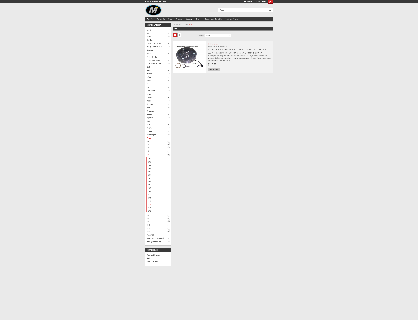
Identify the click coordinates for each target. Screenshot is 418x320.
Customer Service (231, 19)
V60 (148, 219)
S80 (148, 154)
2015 (149, 211)
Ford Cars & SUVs (153, 60)
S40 (148, 145)
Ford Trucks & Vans (154, 64)
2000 (149, 162)
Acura (149, 30)
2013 (149, 204)
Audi (148, 33)
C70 (148, 141)
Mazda (149, 101)
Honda (149, 70)
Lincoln (149, 97)
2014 (149, 208)
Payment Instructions (164, 19)
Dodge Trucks (152, 57)
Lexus (149, 94)
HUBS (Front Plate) (154, 242)
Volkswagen (151, 135)
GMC (148, 67)
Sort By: (201, 35)
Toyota (149, 131)
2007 (149, 185)
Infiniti (149, 77)
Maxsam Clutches (153, 255)
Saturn (149, 128)
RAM (148, 121)
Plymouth (150, 118)
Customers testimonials (213, 19)
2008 (149, 188)
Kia (148, 87)
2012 (149, 201)
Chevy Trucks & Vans (154, 47)
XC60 (148, 225)
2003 (149, 172)
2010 (149, 195)
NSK (148, 258)
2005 (149, 178)
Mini (148, 108)
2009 (149, 191)
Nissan (149, 114)
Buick (149, 37)
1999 (149, 159)
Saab (148, 124)
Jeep (148, 84)
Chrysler (150, 50)
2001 (149, 165)
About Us (150, 19)
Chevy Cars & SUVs (154, 43)
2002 (149, 168)
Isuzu (149, 81)
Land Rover (151, 91)
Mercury (150, 104)
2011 (149, 198)
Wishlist (249, 2)
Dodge (149, 54)
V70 (148, 222)
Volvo (149, 138)
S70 (148, 151)
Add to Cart (213, 69)
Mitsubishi (150, 111)
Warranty (189, 19)
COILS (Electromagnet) (155, 238)
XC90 (148, 232)
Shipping (179, 19)
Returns (198, 19)
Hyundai (149, 74)
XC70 (148, 228)
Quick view (189, 71)
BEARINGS (150, 235)
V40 (148, 215)
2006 (149, 182)
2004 (149, 175)
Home (175, 24)
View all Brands (152, 261)
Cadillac (150, 40)
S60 (148, 148)
